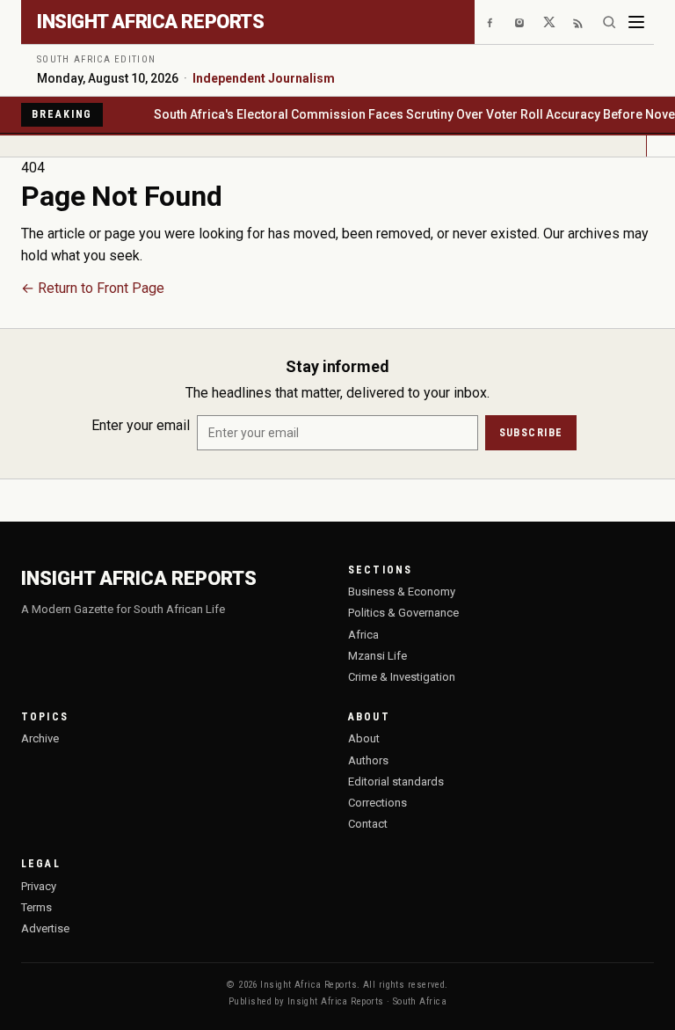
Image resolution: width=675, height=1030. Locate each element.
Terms (36, 907)
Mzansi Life (377, 655)
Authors (368, 760)
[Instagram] (519, 22)
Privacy (38, 886)
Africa (363, 634)
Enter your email (140, 425)
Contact (368, 823)
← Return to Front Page (92, 288)
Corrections (377, 802)
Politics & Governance (403, 612)
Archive (40, 738)
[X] (549, 22)
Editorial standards (396, 781)
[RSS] (579, 22)
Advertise (45, 928)
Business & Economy (401, 591)
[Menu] (636, 22)
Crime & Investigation (401, 676)
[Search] (609, 22)
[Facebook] (489, 22)
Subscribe (531, 433)
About (364, 738)
